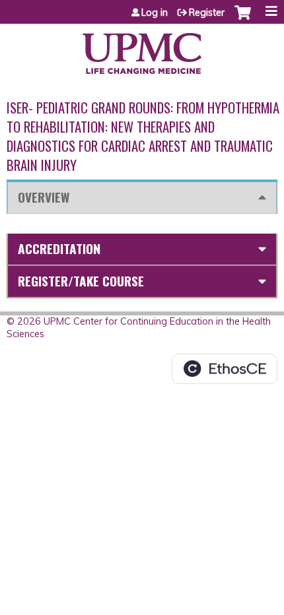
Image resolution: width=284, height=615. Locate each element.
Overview (43, 197)
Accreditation (59, 248)
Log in (154, 12)
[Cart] (242, 19)
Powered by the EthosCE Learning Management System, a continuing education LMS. (224, 369)
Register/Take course (81, 280)
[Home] (142, 49)
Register (207, 12)
